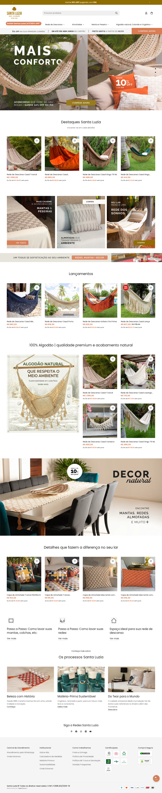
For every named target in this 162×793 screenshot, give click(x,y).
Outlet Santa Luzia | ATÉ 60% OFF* (23, 23)
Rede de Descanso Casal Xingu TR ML (100, 174)
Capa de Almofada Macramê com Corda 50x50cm (99, 595)
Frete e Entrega (79, 752)
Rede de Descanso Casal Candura (98, 441)
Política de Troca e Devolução (86, 760)
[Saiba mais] (81, 2)
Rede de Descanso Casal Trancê (22, 174)
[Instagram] (81, 731)
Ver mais (11, 638)
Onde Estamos (14, 756)
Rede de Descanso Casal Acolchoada (56, 174)
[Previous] (12, 2)
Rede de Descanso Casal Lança (135, 321)
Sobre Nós (44, 752)
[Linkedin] (86, 731)
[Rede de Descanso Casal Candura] (100, 421)
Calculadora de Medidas (51, 756)
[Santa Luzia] (14, 13)
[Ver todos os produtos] (81, 31)
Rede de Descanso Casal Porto (59, 321)
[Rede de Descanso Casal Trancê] (24, 153)
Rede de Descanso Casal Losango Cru (136, 392)
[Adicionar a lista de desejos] (36, 140)
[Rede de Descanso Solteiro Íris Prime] (100, 300)
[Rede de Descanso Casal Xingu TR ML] (100, 153)
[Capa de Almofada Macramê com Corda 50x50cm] (100, 574)
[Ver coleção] (31, 222)
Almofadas (77, 24)
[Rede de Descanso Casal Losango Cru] (138, 372)
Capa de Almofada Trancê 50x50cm (24, 595)
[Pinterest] (71, 731)
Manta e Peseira (99, 24)
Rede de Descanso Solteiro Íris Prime (100, 321)
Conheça (11, 706)
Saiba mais (62, 706)
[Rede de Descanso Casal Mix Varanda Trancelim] (24, 300)
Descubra (112, 709)
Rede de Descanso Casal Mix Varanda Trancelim (20, 321)
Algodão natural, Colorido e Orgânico (133, 24)
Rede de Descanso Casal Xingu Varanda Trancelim (135, 174)
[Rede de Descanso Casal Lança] (138, 300)
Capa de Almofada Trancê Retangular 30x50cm (57, 595)
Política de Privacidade (83, 756)
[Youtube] (90, 731)
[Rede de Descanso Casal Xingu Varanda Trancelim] (138, 153)
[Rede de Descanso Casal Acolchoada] (62, 153)
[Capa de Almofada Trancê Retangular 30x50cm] (62, 574)
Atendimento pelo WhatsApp (20, 752)
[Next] (149, 2)
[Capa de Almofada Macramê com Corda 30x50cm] (138, 574)
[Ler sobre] (30, 679)
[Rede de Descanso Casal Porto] (62, 300)
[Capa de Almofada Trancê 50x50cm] (24, 574)
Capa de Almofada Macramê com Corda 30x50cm (137, 595)
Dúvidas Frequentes (81, 764)
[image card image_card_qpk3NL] (43, 394)
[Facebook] (76, 731)
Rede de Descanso (53, 24)
